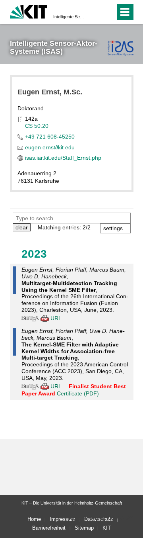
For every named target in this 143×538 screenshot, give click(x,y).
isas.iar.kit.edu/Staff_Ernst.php (63, 158)
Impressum (62, 519)
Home (34, 519)
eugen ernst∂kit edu (50, 147)
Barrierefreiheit (49, 528)
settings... (115, 228)
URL (56, 318)
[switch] (95, 12)
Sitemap (84, 528)
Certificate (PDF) (78, 393)
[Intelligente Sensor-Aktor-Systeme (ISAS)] (120, 48)
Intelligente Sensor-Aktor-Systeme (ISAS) (69, 16)
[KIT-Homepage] (29, 11)
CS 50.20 (36, 126)
